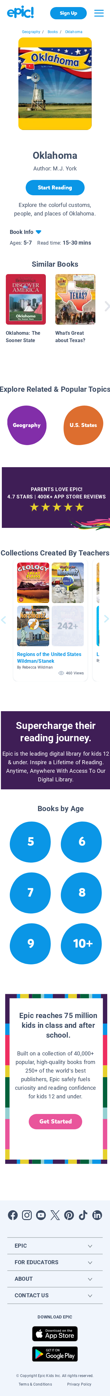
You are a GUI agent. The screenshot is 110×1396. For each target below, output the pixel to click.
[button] (50, 620)
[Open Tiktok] (83, 1215)
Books (53, 32)
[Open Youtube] (41, 1215)
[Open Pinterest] (69, 1215)
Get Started (55, 1121)
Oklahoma (73, 32)
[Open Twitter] (55, 1215)
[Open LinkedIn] (97, 1215)
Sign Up (68, 13)
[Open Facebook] (13, 1215)
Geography (31, 32)
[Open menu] (99, 13)
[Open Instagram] (27, 1215)
